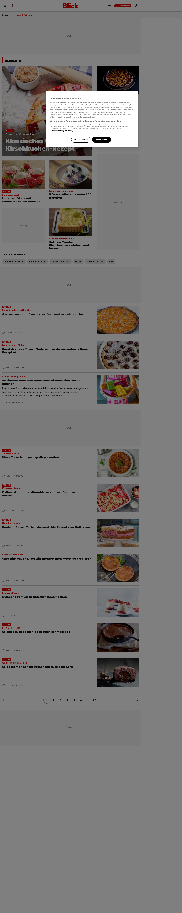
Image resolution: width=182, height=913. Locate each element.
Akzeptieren (101, 139)
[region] (92, 119)
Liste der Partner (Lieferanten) (61, 130)
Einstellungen (81, 139)
